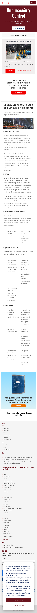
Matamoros (7, 502)
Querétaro (7, 520)
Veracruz (7, 534)
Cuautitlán (7, 487)
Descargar (18, 406)
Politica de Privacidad (18, 610)
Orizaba (6, 513)
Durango (6, 492)
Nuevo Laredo (8, 511)
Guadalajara (8, 497)
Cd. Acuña (7, 479)
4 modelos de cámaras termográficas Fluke (16, 459)
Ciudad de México (9, 483)
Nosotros (6, 428)
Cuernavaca (7, 490)
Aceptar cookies (19, 600)
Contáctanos (18, 28)
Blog (5, 447)
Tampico (6, 527)
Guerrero (7, 500)
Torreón (6, 531)
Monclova (7, 506)
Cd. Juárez (7, 476)
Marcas (6, 433)
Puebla (6, 518)
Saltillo (6, 525)
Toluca (6, 529)
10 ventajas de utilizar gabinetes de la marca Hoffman (19, 457)
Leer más (10, 70)
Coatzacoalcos (9, 485)
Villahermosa (8, 536)
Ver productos (18, 92)
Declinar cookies (18, 605)
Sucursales (7, 449)
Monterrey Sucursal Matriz (13, 508)
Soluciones (7, 435)
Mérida (6, 504)
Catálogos (6, 437)
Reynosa (6, 523)
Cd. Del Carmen (8, 481)
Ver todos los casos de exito (24, 70)
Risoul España (8, 545)
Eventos (6, 445)
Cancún (6, 474)
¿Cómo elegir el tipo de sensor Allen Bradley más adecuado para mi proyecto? (17, 462)
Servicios (6, 430)
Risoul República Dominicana (13, 547)
